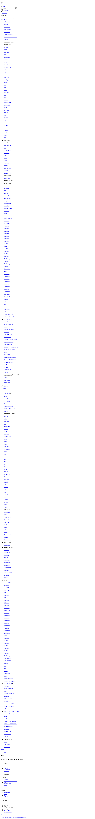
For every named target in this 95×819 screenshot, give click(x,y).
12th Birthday (7, 251)
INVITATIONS (7, 369)
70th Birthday (7, 286)
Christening (6, 190)
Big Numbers (7, 32)
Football (5, 69)
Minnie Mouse (7, 105)
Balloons (6, 24)
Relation (5, 271)
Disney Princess (7, 67)
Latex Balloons (7, 29)
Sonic (5, 120)
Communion (6, 193)
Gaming (5, 74)
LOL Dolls (6, 92)
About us (6, 782)
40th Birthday (7, 276)
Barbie (5, 49)
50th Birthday (7, 279)
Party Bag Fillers (7, 367)
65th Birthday (7, 284)
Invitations (6, 372)
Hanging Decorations (9, 329)
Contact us (3, 749)
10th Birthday (7, 243)
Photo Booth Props (8, 334)
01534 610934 (7, 810)
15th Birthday (7, 258)
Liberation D (7, 173)
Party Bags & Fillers (8, 362)
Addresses (6, 796)
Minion (5, 107)
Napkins (5, 306)
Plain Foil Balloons (8, 34)
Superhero (6, 130)
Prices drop (6, 768)
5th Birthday (6, 231)
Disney (5, 62)
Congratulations (7, 198)
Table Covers (7, 309)
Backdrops (6, 332)
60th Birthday (7, 281)
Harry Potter (6, 77)
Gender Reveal (7, 203)
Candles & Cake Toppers (9, 349)
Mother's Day (7, 153)
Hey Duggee (7, 80)
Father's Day (7, 155)
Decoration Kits (7, 337)
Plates (5, 301)
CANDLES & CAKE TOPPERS (12, 347)
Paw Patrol (6, 110)
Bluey (5, 54)
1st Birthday (6, 221)
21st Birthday (7, 269)
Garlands (6, 39)
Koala (5, 85)
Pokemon (6, 117)
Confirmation (7, 195)
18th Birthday (7, 266)
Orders (5, 794)
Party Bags (6, 364)
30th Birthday (7, 274)
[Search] (16, 8)
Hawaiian (6, 160)
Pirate (5, 115)
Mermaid (6, 100)
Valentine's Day (7, 145)
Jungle (5, 82)
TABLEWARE (7, 296)
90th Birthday (7, 291)
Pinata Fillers (7, 380)
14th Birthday (7, 256)
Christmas (6, 165)
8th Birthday (6, 238)
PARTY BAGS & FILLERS (10, 359)
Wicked (5, 137)
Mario (5, 95)
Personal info (7, 792)
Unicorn (5, 135)
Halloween (6, 163)
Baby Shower (7, 188)
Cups (5, 304)
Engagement (6, 201)
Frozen (5, 72)
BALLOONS (7, 22)
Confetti (5, 327)
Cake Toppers (7, 354)
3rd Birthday (7, 226)
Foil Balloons (7, 27)
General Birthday (8, 218)
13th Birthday (7, 253)
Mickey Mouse (7, 102)
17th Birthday (7, 264)
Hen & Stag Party (8, 208)
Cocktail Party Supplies (9, 316)
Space (5, 122)
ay (10, 173)
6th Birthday (6, 233)
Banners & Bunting (8, 324)
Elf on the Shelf (7, 168)
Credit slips (6, 795)
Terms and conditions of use (10, 781)
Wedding (6, 213)
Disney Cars (6, 64)
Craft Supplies (7, 178)
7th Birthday (6, 236)
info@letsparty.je (8, 812)
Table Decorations (8, 344)
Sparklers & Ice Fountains (10, 357)
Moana (5, 97)
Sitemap (5, 785)
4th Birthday (6, 228)
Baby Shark (6, 47)
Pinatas (5, 377)
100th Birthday (7, 294)
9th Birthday (6, 241)
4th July (5, 158)
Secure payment (7, 783)
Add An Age (7, 246)
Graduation (6, 206)
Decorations (6, 321)
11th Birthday (7, 248)
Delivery (6, 779)
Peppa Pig (6, 112)
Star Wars (6, 125)
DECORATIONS (8, 319)
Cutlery (5, 311)
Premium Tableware (8, 314)
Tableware (6, 299)
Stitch (5, 127)
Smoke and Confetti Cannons (10, 339)
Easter (5, 148)
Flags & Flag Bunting (9, 342)
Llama (5, 90)
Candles (5, 352)
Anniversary (6, 185)
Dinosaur (6, 59)
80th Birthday (7, 289)
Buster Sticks (7, 382)
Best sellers (6, 771)
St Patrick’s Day (7, 150)
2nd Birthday (7, 223)
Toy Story (6, 132)
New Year (6, 170)
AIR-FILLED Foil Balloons (10, 37)
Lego (5, 87)
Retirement (6, 211)
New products (7, 769)
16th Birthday (7, 261)
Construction (7, 57)
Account (5, 788)
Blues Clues (6, 52)
